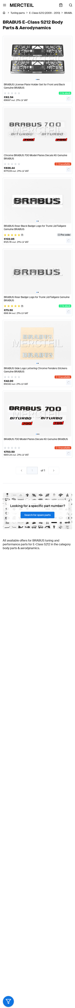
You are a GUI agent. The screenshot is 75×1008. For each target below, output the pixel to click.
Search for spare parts (37, 515)
